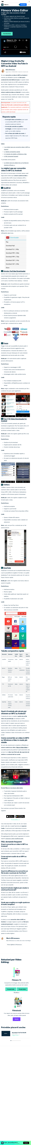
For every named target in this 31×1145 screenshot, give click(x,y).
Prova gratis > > (15, 819)
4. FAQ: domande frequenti (11, 156)
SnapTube (7, 568)
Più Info (16, 1019)
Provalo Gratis (10, 989)
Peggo (5, 343)
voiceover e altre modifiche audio (14, 838)
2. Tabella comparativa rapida (12, 151)
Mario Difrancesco (10, 69)
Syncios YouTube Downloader (14, 271)
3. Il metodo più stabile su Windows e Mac (15, 154)
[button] (14, 1040)
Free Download (7, 33)
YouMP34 (7, 188)
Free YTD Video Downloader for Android (14, 420)
